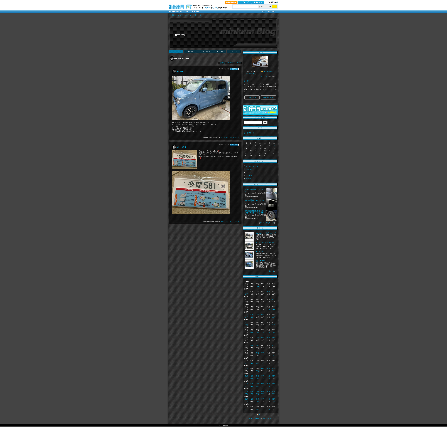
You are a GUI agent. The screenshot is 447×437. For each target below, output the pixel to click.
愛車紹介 (190, 51)
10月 (262, 332)
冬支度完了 (180, 71)
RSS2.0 (261, 415)
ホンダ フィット (261, 251)
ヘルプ (267, 2)
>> (265, 138)
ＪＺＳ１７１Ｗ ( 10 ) (252, 166)
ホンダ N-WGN (260, 261)
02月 (252, 314)
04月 (262, 314)
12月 (273, 309)
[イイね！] (234, 69)
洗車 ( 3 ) (249, 169)
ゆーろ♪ (246, 81)
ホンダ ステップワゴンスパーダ (266, 233)
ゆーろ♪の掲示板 (249, 133)
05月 (268, 291)
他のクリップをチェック (267, 223)
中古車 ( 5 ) (249, 175)
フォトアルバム (205, 51)
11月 (268, 309)
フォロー (252, 97)
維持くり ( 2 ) (250, 179)
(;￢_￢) (180, 34)
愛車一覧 (271, 271)
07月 (246, 294)
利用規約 (258, 418)
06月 (273, 299)
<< (255, 138)
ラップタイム (219, 51)
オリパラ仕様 (181, 147)
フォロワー (268, 97)
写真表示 (238, 63)
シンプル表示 (231, 63)
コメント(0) (224, 137)
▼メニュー (233, 51)
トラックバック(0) (234, 137)
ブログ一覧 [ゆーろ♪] (196, 15)
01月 (246, 291)
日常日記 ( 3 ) (250, 172)
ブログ (187, 15)
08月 (252, 317)
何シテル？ (264, 76)
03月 (257, 314)
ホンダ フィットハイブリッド (265, 242)
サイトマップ (267, 418)
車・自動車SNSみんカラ (176, 15)
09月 (257, 286)
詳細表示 (222, 63)
